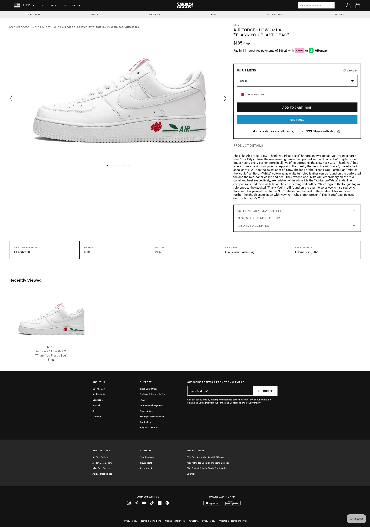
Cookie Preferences (175, 520)
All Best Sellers (100, 457)
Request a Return (149, 427)
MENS (94, 14)
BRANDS (340, 14)
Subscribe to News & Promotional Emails (215, 382)
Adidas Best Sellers (102, 473)
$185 (51, 359)
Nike (56, 27)
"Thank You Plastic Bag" (51, 355)
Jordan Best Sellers (102, 462)
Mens (35, 27)
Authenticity (71, 5)
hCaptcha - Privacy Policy (202, 520)
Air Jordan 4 (146, 468)
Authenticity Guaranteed (260, 210)
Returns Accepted (253, 225)
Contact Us (145, 422)
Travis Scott (146, 462)
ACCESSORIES (275, 14)
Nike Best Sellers (101, 468)
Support (146, 382)
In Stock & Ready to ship (258, 218)
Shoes (46, 27)
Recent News (196, 450)
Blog (41, 5)
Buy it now (297, 120)
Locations (97, 399)
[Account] (348, 5)
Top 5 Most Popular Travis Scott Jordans (208, 468)
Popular (146, 450)
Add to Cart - (297, 107)
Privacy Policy (130, 520)
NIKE (51, 347)
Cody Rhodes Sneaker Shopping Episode (208, 462)
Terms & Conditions (151, 520)
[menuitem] (41, 5)
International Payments (152, 405)
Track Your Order (148, 388)
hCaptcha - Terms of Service (233, 520)
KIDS (213, 14)
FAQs (142, 399)
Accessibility (146, 411)
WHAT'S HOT (32, 14)
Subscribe (265, 391)
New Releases (147, 457)
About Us (98, 382)
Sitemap (96, 416)
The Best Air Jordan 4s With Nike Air (205, 457)
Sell (53, 5)
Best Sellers (101, 450)
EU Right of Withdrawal (152, 416)
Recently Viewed (25, 279)
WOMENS (154, 14)
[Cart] (358, 5)
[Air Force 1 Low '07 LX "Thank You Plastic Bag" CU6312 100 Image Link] (50, 317)
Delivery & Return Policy (152, 394)
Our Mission (98, 388)
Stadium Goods (19, 27)
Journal (96, 405)
